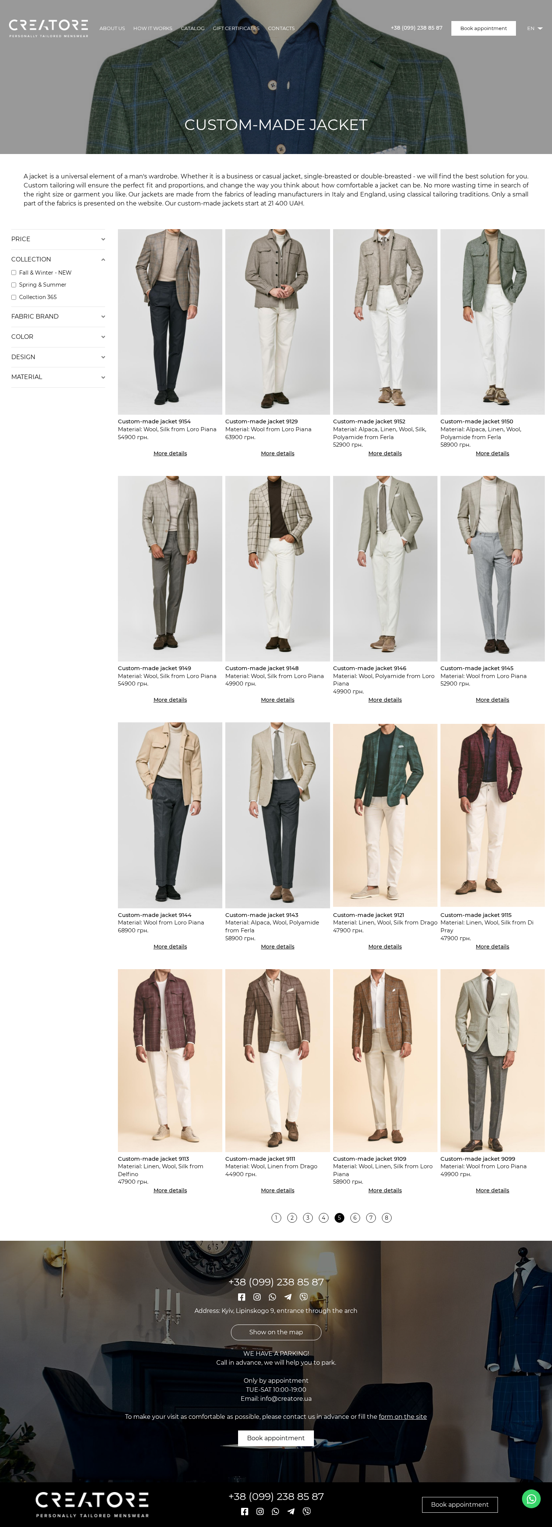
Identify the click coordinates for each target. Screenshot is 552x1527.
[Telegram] (289, 1297)
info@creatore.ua (286, 1398)
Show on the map (276, 1332)
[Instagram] (258, 1297)
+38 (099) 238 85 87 (416, 28)
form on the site (403, 1416)
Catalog (193, 28)
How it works (152, 28)
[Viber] (304, 1297)
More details (170, 453)
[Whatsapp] (273, 1297)
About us (112, 28)
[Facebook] (242, 1297)
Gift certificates (236, 28)
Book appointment (483, 28)
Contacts (281, 28)
